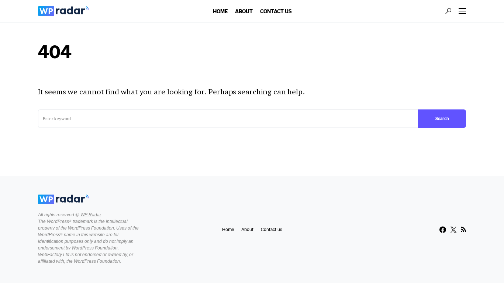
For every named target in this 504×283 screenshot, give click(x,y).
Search (442, 118)
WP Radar (90, 214)
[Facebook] (442, 229)
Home (228, 229)
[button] (448, 11)
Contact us (271, 229)
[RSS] (463, 229)
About (247, 229)
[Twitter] (453, 229)
